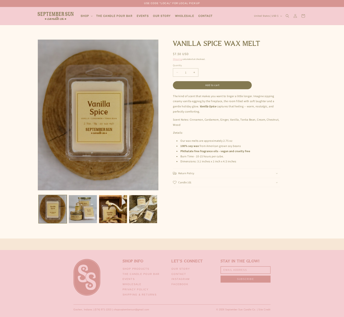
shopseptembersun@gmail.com (131, 309)
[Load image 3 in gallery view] (113, 209)
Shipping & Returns (140, 294)
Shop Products (136, 268)
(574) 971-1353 (102, 309)
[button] (86, 16)
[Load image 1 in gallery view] (53, 209)
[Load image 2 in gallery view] (83, 209)
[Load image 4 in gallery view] (143, 209)
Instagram (180, 279)
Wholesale (132, 284)
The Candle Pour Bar (141, 274)
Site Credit (264, 309)
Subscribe (245, 279)
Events (129, 279)
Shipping (177, 59)
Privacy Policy (136, 289)
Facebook (179, 284)
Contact (178, 274)
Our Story (180, 268)
